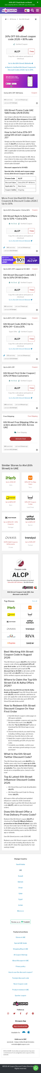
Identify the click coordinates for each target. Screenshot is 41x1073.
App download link (20, 1026)
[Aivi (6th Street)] (20, 28)
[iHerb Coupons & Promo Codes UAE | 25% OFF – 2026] (10, 477)
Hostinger (10, 527)
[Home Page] (9, 10)
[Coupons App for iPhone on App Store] (28, 1032)
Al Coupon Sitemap (20, 955)
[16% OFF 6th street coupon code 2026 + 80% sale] (20, 572)
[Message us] (35, 1068)
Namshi (30, 525)
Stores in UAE (20, 937)
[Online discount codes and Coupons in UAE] (6, 19)
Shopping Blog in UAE (20, 949)
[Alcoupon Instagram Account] (8, 1013)
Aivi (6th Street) (24, 19)
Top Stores (9, 601)
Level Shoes (30, 507)
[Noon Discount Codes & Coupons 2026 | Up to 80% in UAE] (10, 497)
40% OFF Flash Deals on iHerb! (20, 2)
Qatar (21, 893)
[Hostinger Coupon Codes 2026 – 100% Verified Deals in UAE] (10, 517)
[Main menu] (37, 10)
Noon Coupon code (20, 984)
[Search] (32, 10)
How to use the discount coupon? (20, 972)
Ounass (11, 547)
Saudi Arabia (20, 864)
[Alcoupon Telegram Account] (32, 1013)
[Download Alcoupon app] (20, 81)
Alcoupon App (20, 1021)
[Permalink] (4, 247)
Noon (10, 505)
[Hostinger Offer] (20, 260)
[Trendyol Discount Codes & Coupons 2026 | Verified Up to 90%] (30, 537)
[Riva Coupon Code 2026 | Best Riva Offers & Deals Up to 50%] (30, 636)
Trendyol (30, 545)
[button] (37, 2)
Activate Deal (21, 439)
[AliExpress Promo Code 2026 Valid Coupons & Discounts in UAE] (11, 643)
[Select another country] (27, 10)
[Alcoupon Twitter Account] (14, 1013)
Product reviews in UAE (20, 990)
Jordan (20, 905)
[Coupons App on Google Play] (23, 1032)
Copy (32, 51)
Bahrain (20, 882)
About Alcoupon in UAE (20, 961)
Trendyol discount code (20, 978)
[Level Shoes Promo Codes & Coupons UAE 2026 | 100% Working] (30, 497)
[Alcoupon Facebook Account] (20, 1013)
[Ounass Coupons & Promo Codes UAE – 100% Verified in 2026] (10, 537)
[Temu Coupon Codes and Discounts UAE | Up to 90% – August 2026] (30, 477)
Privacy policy (20, 966)
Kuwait (20, 876)
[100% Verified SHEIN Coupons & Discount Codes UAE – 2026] (30, 643)
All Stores (12, 19)
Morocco (20, 911)
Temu (30, 487)
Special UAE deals (20, 943)
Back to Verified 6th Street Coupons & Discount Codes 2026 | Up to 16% (21, 68)
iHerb (10, 485)
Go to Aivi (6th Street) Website (19, 63)
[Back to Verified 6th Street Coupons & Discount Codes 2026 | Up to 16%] (35, 19)
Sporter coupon (20, 995)
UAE (20, 870)
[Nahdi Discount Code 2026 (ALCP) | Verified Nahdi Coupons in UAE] (11, 636)
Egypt (20, 899)
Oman (20, 888)
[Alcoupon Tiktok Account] (26, 1013)
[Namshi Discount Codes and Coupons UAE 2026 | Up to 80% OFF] (30, 517)
